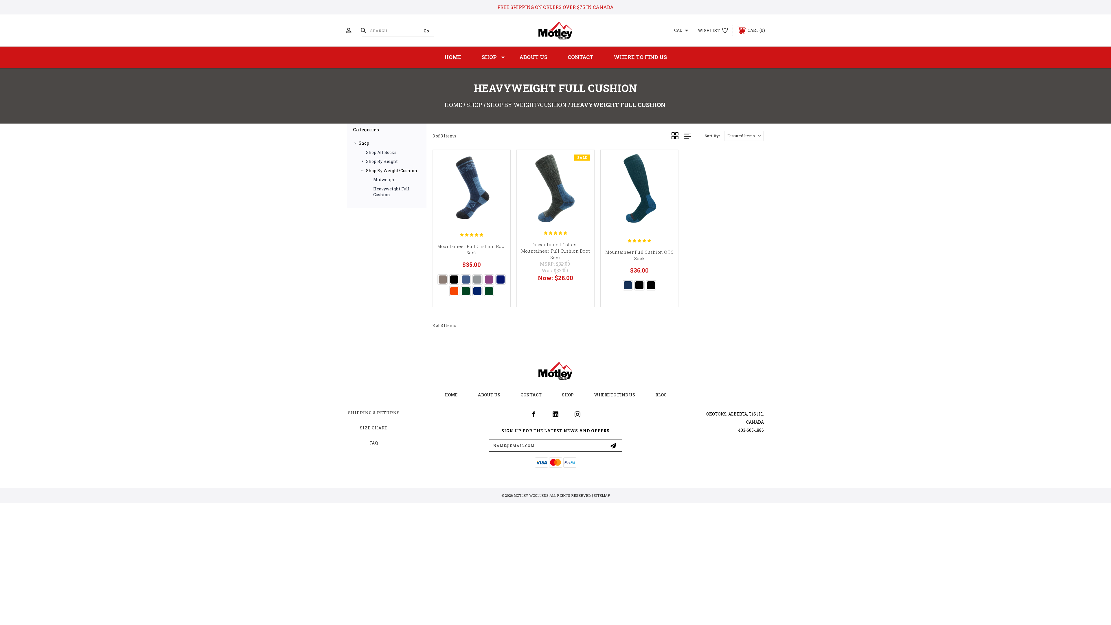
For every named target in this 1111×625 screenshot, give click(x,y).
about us (489, 395)
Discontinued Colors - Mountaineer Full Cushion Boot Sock (555, 251)
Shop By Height (382, 161)
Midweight (384, 179)
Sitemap (602, 495)
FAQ (373, 443)
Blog (661, 395)
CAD (678, 30)
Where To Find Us (640, 57)
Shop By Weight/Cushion (391, 170)
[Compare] (498, 191)
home (450, 395)
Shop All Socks (381, 152)
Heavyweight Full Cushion (391, 191)
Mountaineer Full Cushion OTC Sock (639, 255)
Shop (489, 57)
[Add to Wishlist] (498, 177)
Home (452, 57)
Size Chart (374, 428)
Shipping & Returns (374, 413)
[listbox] (744, 136)
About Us (533, 57)
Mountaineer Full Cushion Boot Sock (471, 249)
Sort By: (712, 135)
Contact (580, 57)
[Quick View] (498, 162)
